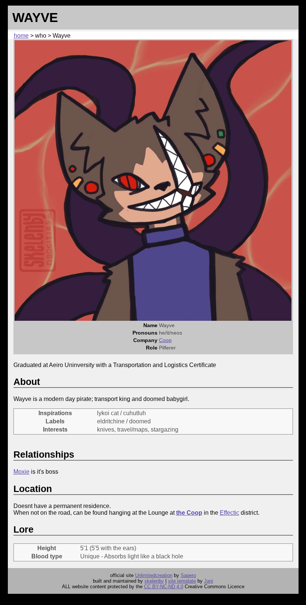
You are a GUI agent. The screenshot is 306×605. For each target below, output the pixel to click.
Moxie (21, 471)
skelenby (154, 581)
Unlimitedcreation (153, 575)
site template (182, 581)
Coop (165, 340)
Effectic (229, 513)
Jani (208, 581)
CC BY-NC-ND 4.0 (163, 586)
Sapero (188, 575)
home (21, 35)
